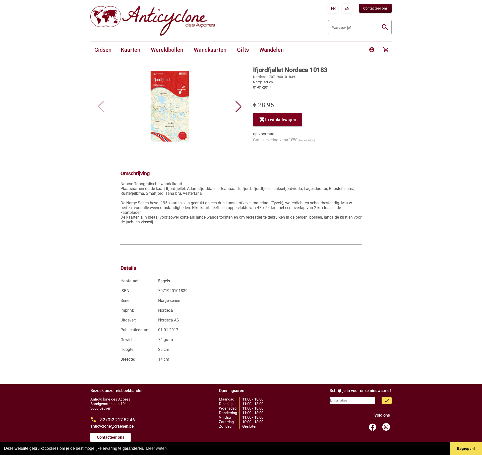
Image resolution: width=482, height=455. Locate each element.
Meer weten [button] (156, 448)
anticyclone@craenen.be (112, 426)
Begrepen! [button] (466, 448)
